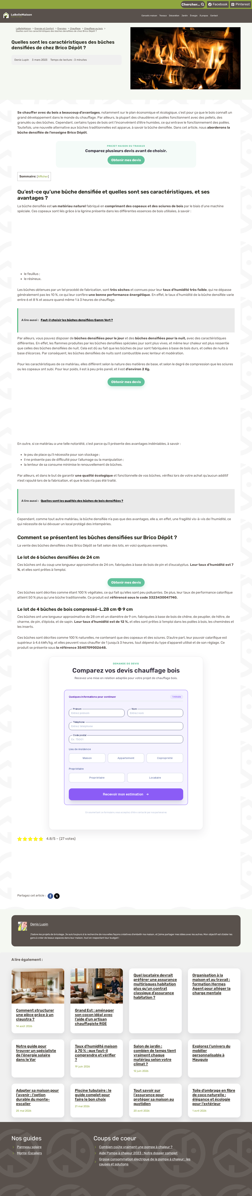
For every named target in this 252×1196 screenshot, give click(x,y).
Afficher (43, 176)
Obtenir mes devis (126, 160)
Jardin (185, 15)
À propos (204, 15)
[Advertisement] (126, 245)
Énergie (193, 15)
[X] (57, 896)
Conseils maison (149, 15)
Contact (214, 15)
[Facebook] (50, 896)
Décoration (174, 15)
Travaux (163, 15)
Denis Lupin (39, 924)
